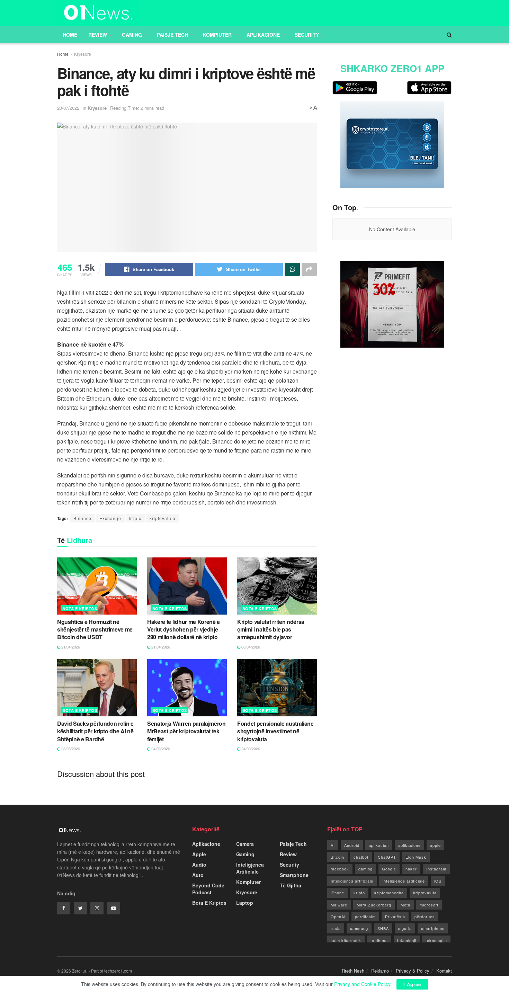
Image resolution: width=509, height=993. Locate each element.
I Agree (412, 984)
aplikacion (379, 845)
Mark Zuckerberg (374, 904)
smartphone (433, 928)
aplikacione (409, 845)
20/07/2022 (68, 108)
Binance (82, 518)
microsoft (429, 904)
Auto (198, 874)
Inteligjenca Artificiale (250, 868)
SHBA (383, 928)
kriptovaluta (163, 518)
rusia (336, 928)
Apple (199, 854)
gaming (365, 868)
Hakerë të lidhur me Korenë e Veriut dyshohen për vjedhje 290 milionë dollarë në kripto (183, 629)
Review (97, 34)
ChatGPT (387, 857)
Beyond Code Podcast (208, 889)
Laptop (244, 902)
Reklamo (380, 970)
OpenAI (338, 916)
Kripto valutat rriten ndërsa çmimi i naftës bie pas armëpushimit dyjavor (270, 629)
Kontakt (444, 970)
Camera (245, 843)
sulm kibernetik (346, 940)
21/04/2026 (70, 647)
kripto (135, 518)
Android (351, 845)
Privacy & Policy (412, 970)
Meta (405, 904)
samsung (359, 928)
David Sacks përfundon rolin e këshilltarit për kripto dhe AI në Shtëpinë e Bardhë (95, 731)
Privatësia (395, 916)
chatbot (361, 857)
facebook (340, 868)
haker (411, 868)
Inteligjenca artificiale (352, 881)
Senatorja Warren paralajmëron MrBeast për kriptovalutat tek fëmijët (186, 731)
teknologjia (436, 940)
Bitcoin (337, 857)
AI (333, 845)
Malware (339, 904)
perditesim (365, 916)
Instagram (436, 868)
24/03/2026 (160, 748)
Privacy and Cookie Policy (362, 984)
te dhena (379, 940)
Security (307, 34)
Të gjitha (290, 885)
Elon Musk (415, 857)
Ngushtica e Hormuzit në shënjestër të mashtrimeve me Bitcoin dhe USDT (95, 629)
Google (389, 868)
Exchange (110, 518)
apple (435, 845)
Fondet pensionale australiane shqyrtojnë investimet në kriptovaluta (275, 731)
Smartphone (294, 874)
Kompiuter (217, 34)
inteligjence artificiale (404, 881)
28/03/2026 (70, 748)
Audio (199, 864)
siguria (405, 928)
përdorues (424, 916)
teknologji (406, 940)
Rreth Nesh (353, 970)
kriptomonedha (389, 892)
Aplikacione (263, 34)
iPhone (337, 892)
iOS (437, 881)
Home (70, 34)
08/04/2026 (250, 647)
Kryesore (82, 54)
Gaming (132, 34)
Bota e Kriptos (79, 608)
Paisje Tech (172, 34)
